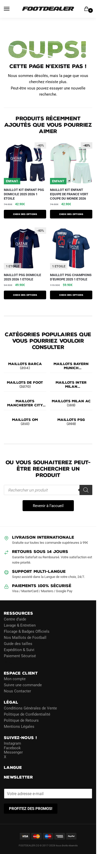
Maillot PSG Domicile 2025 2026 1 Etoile (22, 277)
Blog (8, 661)
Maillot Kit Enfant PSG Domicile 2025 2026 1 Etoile (24, 194)
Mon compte (15, 679)
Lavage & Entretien (20, 625)
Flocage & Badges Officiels (26, 631)
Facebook (12, 747)
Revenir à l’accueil (48, 505)
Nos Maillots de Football (25, 637)
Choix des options (25, 214)
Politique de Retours (21, 720)
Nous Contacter (17, 691)
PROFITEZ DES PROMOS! (30, 808)
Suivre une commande (23, 685)
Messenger (13, 752)
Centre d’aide (15, 619)
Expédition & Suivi (19, 649)
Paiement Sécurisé (20, 655)
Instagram (12, 743)
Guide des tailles (18, 643)
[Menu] (11, 9)
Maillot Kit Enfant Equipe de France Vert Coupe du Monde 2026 (69, 194)
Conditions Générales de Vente (30, 708)
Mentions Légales (19, 726)
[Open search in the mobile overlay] (48, 490)
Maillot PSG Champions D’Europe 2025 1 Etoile (71, 277)
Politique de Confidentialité (27, 714)
